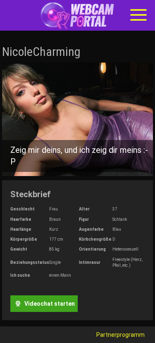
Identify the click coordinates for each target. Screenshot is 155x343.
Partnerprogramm (120, 334)
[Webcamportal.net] (78, 15)
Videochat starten (49, 303)
